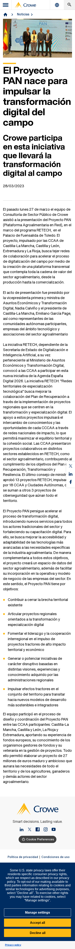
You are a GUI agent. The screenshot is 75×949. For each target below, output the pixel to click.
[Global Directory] (57, 5)
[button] (69, 864)
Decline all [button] (37, 933)
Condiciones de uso (55, 857)
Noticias (23, 14)
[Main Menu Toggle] (6, 5)
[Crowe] (25, 5)
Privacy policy (13, 945)
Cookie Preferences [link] (40, 839)
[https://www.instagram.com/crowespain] (47, 830)
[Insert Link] (23, 830)
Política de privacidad (23, 857)
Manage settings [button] (37, 912)
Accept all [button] (37, 922)
